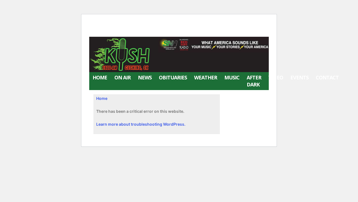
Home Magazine (151, 31)
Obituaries (173, 77)
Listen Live (104, 22)
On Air (122, 77)
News (145, 77)
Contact (327, 77)
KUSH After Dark (113, 31)
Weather (205, 77)
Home (100, 77)
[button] (353, 81)
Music (231, 77)
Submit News (135, 22)
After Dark (254, 81)
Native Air (233, 22)
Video (275, 77)
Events (299, 77)
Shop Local (166, 22)
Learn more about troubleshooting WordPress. (140, 124)
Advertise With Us (200, 22)
